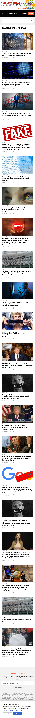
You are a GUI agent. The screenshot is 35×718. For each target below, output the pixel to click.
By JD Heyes (5, 57)
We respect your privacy (17, 687)
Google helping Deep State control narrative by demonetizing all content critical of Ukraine (16, 209)
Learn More (8, 713)
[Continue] (31, 683)
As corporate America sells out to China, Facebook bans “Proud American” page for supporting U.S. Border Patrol (16, 396)
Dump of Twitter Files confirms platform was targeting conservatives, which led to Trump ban (16, 115)
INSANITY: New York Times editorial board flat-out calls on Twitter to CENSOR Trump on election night (17, 365)
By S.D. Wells (5, 152)
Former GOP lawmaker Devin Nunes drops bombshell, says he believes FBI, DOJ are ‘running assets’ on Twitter (16, 84)
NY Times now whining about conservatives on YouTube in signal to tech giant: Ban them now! (16, 619)
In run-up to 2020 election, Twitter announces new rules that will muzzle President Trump (14, 427)
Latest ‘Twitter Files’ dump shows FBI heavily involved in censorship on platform (16, 54)
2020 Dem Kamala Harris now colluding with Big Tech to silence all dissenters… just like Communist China (16, 458)
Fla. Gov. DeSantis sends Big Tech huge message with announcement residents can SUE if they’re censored (16, 303)
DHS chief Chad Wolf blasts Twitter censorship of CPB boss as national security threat (16, 334)
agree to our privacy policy (14, 710)
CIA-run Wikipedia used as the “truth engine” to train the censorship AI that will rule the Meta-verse (17, 178)
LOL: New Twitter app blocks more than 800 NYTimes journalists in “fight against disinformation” (16, 273)
